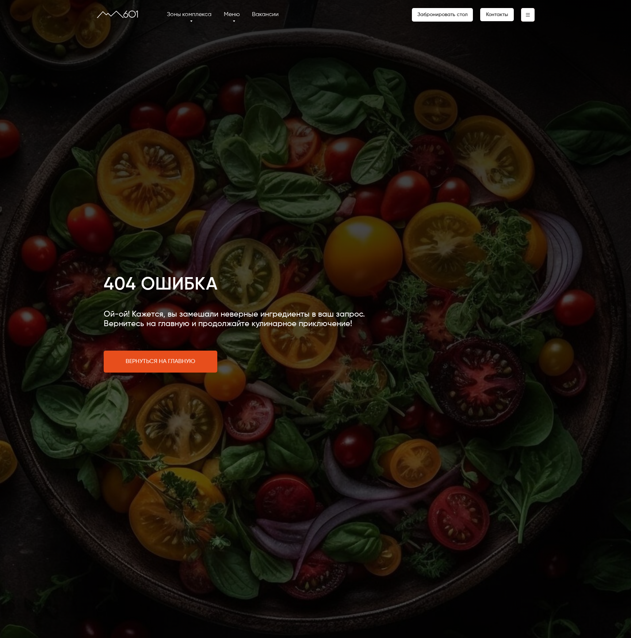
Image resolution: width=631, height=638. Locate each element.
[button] (528, 15)
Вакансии (265, 15)
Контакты (497, 14)
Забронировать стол (442, 14)
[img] (117, 14)
